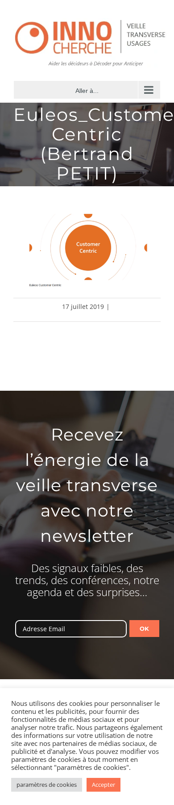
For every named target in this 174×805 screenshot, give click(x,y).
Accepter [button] (103, 785)
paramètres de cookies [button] (47, 785)
